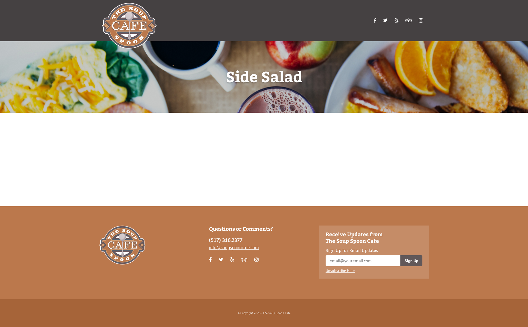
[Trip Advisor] (408, 20)
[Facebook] (374, 20)
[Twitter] (385, 20)
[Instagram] (421, 20)
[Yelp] (396, 20)
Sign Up (411, 261)
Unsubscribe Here (340, 270)
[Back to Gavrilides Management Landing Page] (129, 26)
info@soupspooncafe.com (234, 247)
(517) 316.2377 (226, 240)
